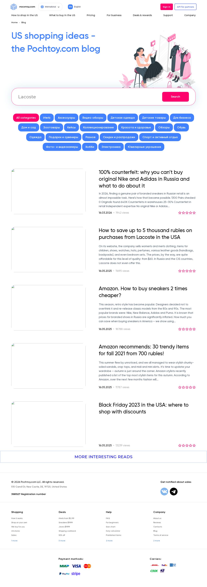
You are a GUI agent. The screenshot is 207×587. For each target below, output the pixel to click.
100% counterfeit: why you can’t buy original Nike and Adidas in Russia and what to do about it (144, 179)
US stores (15, 531)
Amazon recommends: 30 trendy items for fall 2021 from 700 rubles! (144, 350)
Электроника (111, 147)
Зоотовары (51, 127)
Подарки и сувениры (63, 137)
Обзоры (164, 127)
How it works (16, 518)
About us (157, 518)
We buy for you (18, 527)
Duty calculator (113, 531)
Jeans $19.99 (64, 527)
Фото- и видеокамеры (62, 147)
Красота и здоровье (136, 127)
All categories (26, 117)
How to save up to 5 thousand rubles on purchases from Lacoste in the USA (145, 233)
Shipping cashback (67, 531)
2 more (109, 541)
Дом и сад (28, 127)
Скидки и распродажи (119, 137)
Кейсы (71, 127)
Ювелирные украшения (144, 147)
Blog (23, 22)
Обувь (181, 127)
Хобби (89, 147)
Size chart (110, 527)
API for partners (185, 7)
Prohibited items (113, 535)
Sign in (166, 7)
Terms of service (160, 535)
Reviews (157, 522)
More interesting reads (104, 456)
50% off (62, 535)
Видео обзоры (92, 117)
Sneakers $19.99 (66, 522)
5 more (62, 541)
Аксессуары (66, 117)
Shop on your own (19, 522)
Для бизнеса (182, 117)
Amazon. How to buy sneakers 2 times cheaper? (143, 291)
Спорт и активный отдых (160, 137)
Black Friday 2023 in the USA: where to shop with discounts (144, 408)
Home (14, 22)
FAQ (108, 518)
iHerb (46, 117)
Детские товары (154, 117)
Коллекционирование (98, 127)
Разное (91, 137)
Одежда (35, 137)
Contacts (157, 527)
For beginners (112, 522)
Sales (13, 535)
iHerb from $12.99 (66, 518)
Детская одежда (123, 117)
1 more (14, 541)
